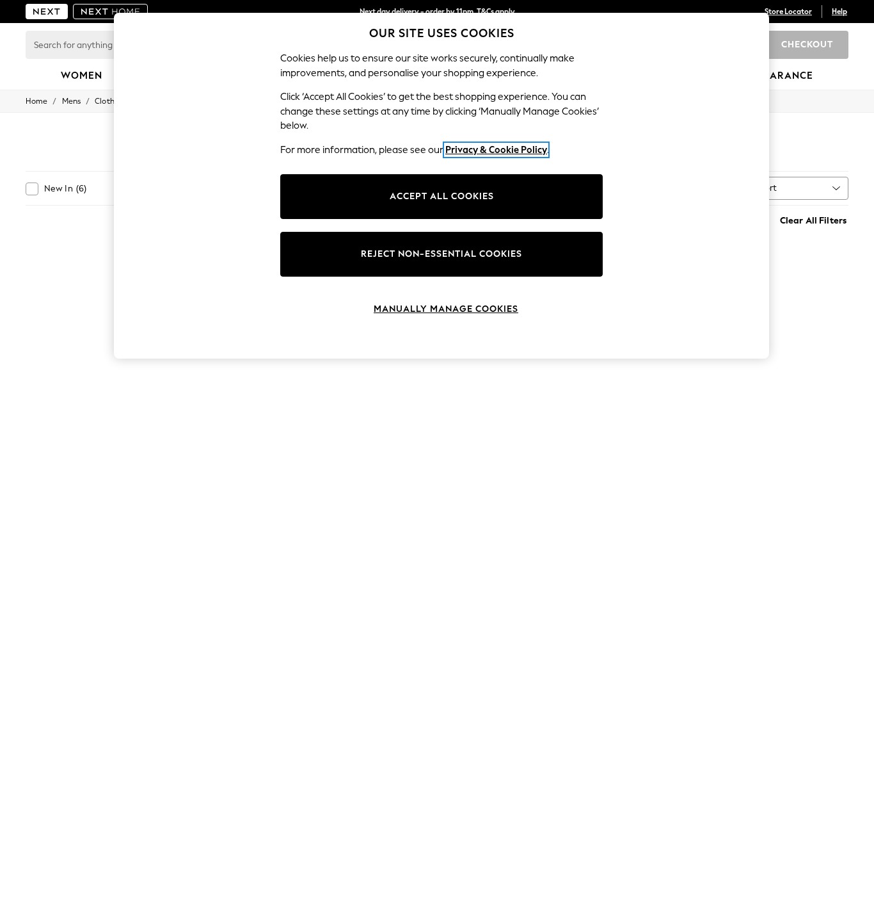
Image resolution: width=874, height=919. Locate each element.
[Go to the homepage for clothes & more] (47, 11)
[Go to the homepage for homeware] (110, 11)
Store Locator (788, 11)
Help (839, 11)
